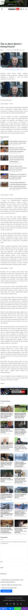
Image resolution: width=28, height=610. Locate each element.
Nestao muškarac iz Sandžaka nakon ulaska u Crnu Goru (7, 431)
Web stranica (4, 573)
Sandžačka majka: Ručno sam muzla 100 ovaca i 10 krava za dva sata (7, 447)
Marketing (22, 600)
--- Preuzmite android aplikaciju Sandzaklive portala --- (14, 69)
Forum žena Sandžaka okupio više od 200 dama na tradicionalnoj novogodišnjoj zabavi (7, 530)
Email (2, 567)
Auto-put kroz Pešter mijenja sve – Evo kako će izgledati (7, 480)
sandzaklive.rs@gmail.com (9, 600)
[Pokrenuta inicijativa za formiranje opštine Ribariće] (21, 489)
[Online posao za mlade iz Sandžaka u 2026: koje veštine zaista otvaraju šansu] (7, 457)
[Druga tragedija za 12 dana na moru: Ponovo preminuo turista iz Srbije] (4, 143)
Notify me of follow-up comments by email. (12, 584)
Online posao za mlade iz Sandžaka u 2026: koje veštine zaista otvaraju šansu (7, 464)
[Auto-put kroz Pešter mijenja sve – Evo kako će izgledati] (7, 473)
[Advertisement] (14, 26)
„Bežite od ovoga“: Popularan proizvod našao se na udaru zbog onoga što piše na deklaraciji (17, 149)
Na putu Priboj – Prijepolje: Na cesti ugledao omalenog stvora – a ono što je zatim (21, 530)
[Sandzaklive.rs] (13, 9)
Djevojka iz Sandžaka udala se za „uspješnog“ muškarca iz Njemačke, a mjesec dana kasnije (21, 431)
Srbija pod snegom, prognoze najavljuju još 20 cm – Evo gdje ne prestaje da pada (20, 464)
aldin (3, 50)
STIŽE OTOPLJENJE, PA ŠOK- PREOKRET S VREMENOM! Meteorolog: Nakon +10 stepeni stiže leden (7, 513)
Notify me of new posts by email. (9, 587)
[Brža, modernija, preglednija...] (14, 391)
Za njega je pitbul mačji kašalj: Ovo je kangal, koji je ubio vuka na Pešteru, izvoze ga (7, 496)
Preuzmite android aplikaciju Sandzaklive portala (14, 387)
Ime (2, 561)
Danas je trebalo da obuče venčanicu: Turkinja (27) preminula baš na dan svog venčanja (18, 167)
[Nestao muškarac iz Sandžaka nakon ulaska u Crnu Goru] (7, 424)
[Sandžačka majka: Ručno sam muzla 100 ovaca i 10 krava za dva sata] (7, 440)
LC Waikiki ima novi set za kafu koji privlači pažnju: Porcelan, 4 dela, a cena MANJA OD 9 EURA (17, 176)
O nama (17, 600)
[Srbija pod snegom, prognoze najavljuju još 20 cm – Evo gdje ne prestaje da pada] (21, 457)
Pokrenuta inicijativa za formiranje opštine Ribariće (20, 496)
